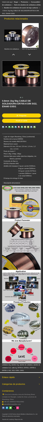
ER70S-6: (7, 163)
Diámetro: (7, 146)
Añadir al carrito (21, 121)
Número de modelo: (10, 141)
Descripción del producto (12, 183)
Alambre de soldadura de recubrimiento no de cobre (12, 49)
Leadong (11, 419)
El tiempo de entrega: (11, 178)
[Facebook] (3, 408)
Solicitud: (7, 156)
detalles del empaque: (11, 166)
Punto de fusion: (9, 151)
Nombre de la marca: (11, 139)
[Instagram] (17, 408)
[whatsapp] (10, 408)
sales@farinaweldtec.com (12, 404)
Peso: (5, 154)
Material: (6, 144)
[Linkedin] (7, 408)
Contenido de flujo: (10, 161)
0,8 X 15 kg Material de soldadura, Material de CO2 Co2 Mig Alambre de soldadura (30, 49)
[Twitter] (14, 408)
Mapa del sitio (19, 419)
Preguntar (22, 115)
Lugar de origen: (9, 136)
